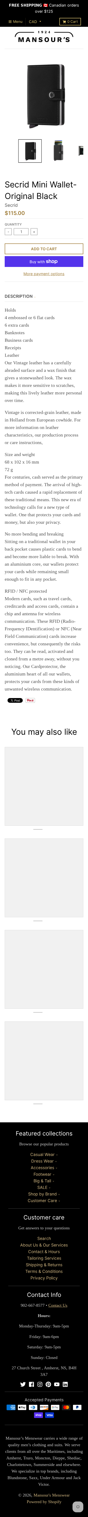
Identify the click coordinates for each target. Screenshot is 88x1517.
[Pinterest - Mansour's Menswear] (48, 1384)
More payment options (44, 273)
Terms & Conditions (44, 1271)
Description (19, 296)
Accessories (42, 1167)
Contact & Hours (44, 1251)
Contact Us (57, 1305)
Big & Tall (42, 1180)
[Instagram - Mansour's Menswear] (40, 1384)
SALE (42, 1187)
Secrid (11, 205)
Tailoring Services (44, 1258)
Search (44, 1238)
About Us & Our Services (44, 1245)
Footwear (42, 1174)
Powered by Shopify (44, 1501)
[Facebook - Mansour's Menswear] (31, 1384)
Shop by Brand (42, 1193)
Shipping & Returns (44, 1264)
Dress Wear (42, 1161)
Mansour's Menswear (52, 1495)
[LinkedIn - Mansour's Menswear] (65, 1384)
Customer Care (42, 1200)
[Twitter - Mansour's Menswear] (23, 1384)
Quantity (13, 224)
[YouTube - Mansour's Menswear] (57, 1384)
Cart (72, 21)
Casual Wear (42, 1154)
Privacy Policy (44, 1277)
